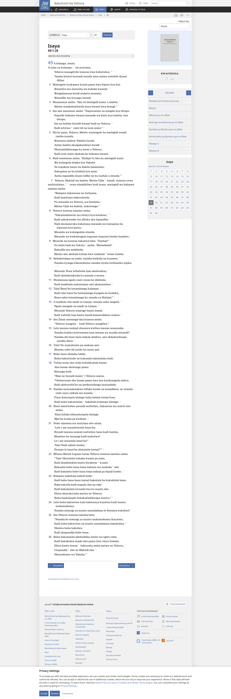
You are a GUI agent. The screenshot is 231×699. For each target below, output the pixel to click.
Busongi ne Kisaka (52, 644)
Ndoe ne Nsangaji (52, 640)
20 (50, 406)
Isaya (100, 15)
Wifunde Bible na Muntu (54, 629)
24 (50, 502)
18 (50, 362)
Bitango (109, 647)
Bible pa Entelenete (57, 15)
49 (50, 62)
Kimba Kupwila (170, 616)
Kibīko (43, 15)
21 (50, 423)
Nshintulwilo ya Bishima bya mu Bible (167, 136)
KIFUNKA (169, 92)
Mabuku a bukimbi (82, 651)
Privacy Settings (69, 685)
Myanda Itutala (112, 618)
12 (50, 288)
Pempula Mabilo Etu (114, 635)
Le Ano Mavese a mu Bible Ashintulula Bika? (55, 624)
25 (50, 515)
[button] (81, 9)
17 (50, 354)
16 (50, 345)
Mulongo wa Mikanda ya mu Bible (166, 122)
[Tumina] (181, 15)
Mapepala (79, 639)
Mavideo (78, 663)
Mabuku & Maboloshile (84, 620)
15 (50, 328)
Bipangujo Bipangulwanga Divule (119, 623)
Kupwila (109, 639)
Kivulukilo (110, 643)
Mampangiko (80, 647)
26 (50, 537)
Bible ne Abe (49, 611)
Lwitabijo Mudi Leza (52, 656)
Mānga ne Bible (51, 664)
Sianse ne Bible (50, 660)
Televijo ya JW (80, 659)
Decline (55, 693)
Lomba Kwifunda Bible (115, 627)
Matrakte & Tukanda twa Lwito (87, 631)
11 (50, 280)
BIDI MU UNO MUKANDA (159, 166)
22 (50, 454)
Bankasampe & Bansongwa (55, 648)
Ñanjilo (152, 108)
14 (50, 319)
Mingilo (109, 651)
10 (50, 258)
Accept (44, 693)
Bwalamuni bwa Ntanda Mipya (82, 15)
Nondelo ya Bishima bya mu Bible (165, 129)
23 (50, 476)
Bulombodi (79, 655)
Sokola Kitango (145, 621)
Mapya (108, 611)
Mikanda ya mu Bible (159, 115)
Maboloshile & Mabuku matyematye (84, 625)
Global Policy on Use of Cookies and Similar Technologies (124, 682)
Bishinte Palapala (82, 635)
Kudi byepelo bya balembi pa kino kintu (63, 579)
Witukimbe (110, 631)
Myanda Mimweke (113, 655)
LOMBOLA (54, 34)
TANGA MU (183, 21)
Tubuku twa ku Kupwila (84, 643)
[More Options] (187, 15)
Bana (47, 652)
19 (50, 389)
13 (50, 302)
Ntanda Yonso (111, 659)
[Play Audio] (176, 15)
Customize (67, 693)
